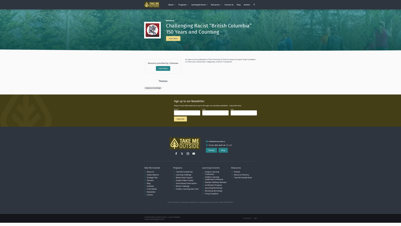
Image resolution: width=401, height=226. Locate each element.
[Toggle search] (254, 4)
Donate (247, 5)
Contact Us (229, 5)
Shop (239, 5)
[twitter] (182, 153)
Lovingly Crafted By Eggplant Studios (154, 219)
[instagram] (188, 153)
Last (232, 109)
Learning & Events (198, 5)
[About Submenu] (175, 5)
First (203, 109)
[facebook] (176, 153)
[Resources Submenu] (221, 5)
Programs (182, 5)
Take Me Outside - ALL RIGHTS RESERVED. (168, 217)
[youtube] (193, 153)
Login (255, 218)
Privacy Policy (247, 218)
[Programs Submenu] (188, 5)
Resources (215, 5)
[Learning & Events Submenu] (207, 5)
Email (176, 109)
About (170, 5)
